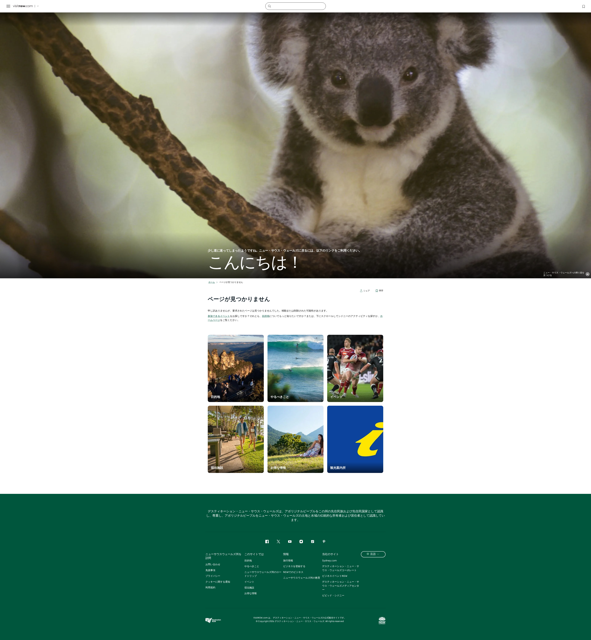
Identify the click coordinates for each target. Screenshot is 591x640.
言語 (373, 554)
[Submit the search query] (269, 6)
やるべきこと (251, 566)
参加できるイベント (219, 316)
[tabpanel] (295, 145)
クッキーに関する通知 (217, 582)
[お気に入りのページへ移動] (583, 6)
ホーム (211, 282)
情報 (286, 554)
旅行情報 (288, 560)
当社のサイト (330, 554)
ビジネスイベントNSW (334, 576)
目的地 (265, 316)
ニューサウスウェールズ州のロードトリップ (262, 574)
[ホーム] (23, 6)
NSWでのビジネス (293, 572)
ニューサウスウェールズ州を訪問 (223, 556)
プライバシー (212, 576)
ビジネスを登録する (294, 566)
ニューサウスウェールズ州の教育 (301, 578)
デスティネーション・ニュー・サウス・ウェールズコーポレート (340, 568)
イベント (249, 582)
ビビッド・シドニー (333, 595)
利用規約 (210, 587)
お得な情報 (250, 593)
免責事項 (210, 570)
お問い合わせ (212, 564)
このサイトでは (254, 554)
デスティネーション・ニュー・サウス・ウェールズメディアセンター (340, 586)
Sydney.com (329, 560)
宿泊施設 (249, 587)
